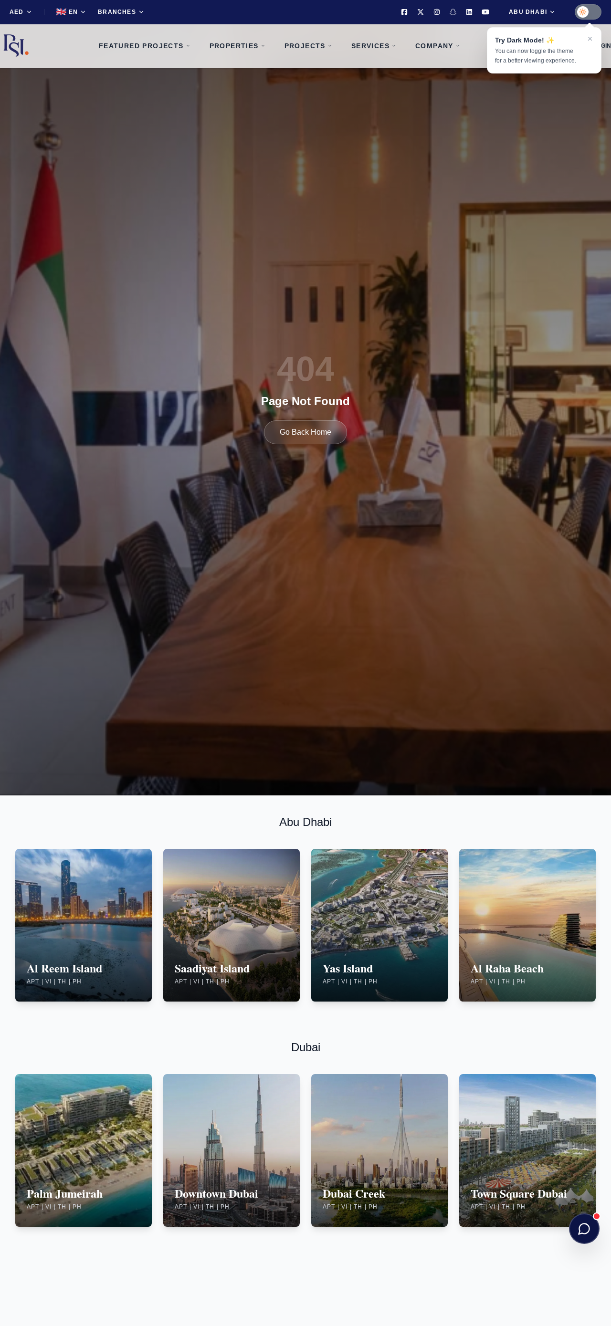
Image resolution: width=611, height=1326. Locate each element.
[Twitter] (420, 12)
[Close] (590, 38)
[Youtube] (485, 12)
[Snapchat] (453, 12)
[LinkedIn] (469, 12)
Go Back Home (305, 432)
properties (234, 46)
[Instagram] (436, 12)
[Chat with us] (584, 1228)
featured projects (141, 46)
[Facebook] (404, 12)
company (434, 46)
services (370, 46)
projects (305, 46)
